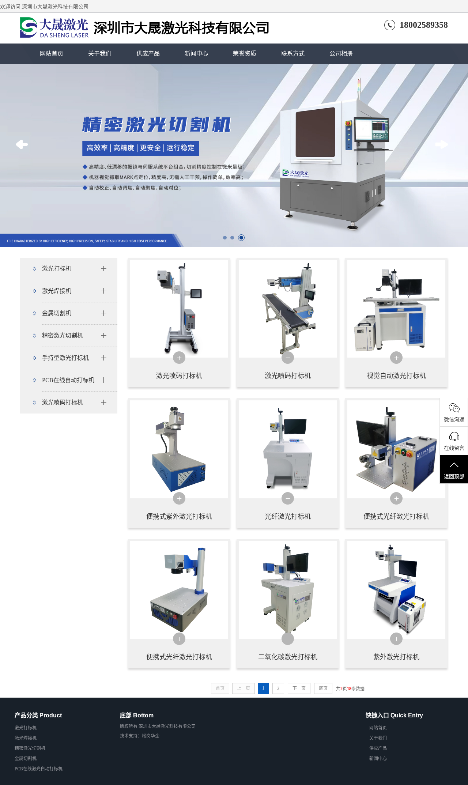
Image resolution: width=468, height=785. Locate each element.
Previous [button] (24, 155)
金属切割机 (56, 313)
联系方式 (293, 53)
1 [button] (226, 239)
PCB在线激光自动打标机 (39, 768)
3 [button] (243, 239)
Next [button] (443, 155)
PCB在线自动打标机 (68, 380)
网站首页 (51, 53)
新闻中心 (196, 53)
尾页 (323, 688)
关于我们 (100, 53)
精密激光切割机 (62, 335)
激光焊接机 (56, 291)
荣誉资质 (244, 53)
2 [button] (234, 239)
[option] (234, 155)
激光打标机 (56, 268)
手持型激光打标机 (65, 358)
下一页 (299, 688)
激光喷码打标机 (62, 402)
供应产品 (148, 53)
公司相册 (341, 53)
